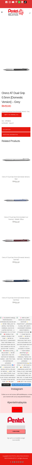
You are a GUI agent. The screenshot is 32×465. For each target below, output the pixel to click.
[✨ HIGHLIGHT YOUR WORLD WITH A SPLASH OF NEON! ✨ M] (8, 374)
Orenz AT (11, 123)
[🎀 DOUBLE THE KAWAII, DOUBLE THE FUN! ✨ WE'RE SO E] (8, 341)
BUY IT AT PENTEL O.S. (12, 114)
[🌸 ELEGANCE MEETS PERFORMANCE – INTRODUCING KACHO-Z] (8, 325)
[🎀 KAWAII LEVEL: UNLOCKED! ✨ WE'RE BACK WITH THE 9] (8, 357)
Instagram (12, 394)
